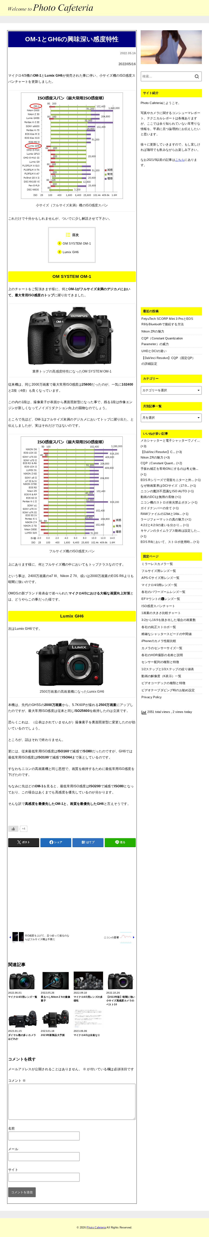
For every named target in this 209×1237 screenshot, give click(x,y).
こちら (180, 159)
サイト (13, 1169)
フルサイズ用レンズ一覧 (158, 571)
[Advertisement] (72, 888)
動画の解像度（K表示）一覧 (161, 676)
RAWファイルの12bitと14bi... (161, 514)
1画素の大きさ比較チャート (161, 613)
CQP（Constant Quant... (158, 463)
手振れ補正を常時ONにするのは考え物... (169, 468)
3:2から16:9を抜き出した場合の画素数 (168, 620)
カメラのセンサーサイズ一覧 (161, 648)
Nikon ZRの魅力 (152, 457)
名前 (11, 1128)
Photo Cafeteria (96, 1227)
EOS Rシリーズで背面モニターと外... (167, 480)
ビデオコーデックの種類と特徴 (163, 683)
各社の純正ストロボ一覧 (158, 627)
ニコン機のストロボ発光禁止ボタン (166, 502)
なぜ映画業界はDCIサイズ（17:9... (165, 485)
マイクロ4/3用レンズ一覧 (159, 585)
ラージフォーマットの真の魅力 (163, 519)
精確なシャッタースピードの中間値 (166, 634)
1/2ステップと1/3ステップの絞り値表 (167, 669)
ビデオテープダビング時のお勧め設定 (168, 690)
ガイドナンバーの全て (156, 508)
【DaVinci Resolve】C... (158, 452)
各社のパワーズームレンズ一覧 (163, 592)
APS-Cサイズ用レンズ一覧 (160, 577)
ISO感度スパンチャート (158, 606)
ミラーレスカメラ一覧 (157, 564)
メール (13, 1149)
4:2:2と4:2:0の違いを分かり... (161, 525)
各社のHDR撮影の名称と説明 (162, 655)
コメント (17, 1080)
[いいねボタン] (13, 829)
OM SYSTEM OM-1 (77, 243)
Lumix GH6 (71, 252)
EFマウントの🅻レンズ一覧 (160, 599)
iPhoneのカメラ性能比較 (158, 641)
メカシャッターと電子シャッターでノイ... (170, 440)
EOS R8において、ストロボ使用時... (167, 542)
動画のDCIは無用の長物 (157, 497)
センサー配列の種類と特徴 (160, 662)
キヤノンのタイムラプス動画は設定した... (170, 530)
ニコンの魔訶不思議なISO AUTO (164, 491)
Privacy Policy (151, 697)
